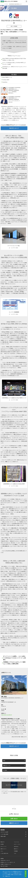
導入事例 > (6, 4)
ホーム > (2, 4)
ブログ (15, 853)
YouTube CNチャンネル (4, 860)
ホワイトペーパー (3, 846)
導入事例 (5, 770)
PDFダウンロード (14, 128)
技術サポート (16, 848)
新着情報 (2, 858)
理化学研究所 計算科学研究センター (16, 4)
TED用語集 (16, 851)
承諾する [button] (25, 874)
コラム (2, 851)
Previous (1, 789)
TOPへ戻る (14, 808)
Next (27, 789)
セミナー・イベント (17, 844)
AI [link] (5, 726)
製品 (4, 760)
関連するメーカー (7, 765)
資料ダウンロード (14, 823)
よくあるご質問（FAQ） (5, 853)
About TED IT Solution (4, 866)
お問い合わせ (14, 818)
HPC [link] (7, 42)
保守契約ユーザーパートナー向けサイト (7, 862)
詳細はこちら (7, 876)
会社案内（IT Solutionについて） (6, 864)
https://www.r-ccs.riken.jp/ (6, 714)
